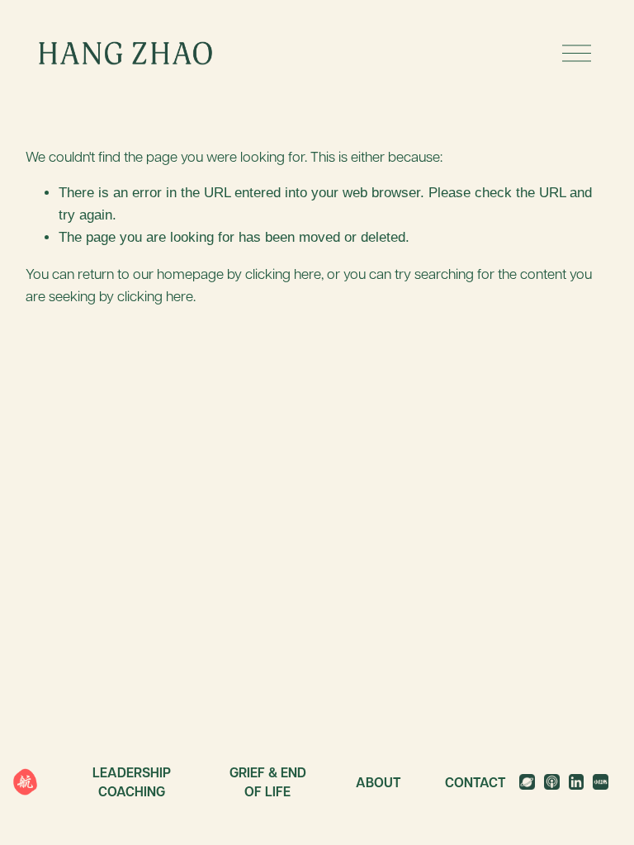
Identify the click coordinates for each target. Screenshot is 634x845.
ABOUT (378, 782)
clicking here (283, 273)
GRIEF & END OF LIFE (267, 781)
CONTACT (475, 782)
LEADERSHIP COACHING (131, 781)
